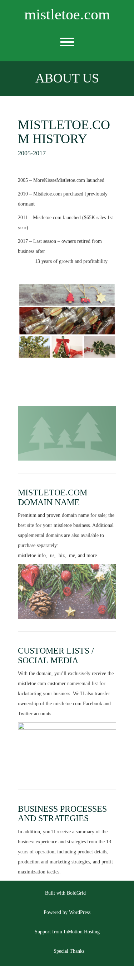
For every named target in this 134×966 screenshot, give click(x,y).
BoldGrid (76, 893)
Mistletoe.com (67, 14)
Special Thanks (69, 951)
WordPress (79, 912)
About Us (67, 78)
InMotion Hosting (82, 931)
